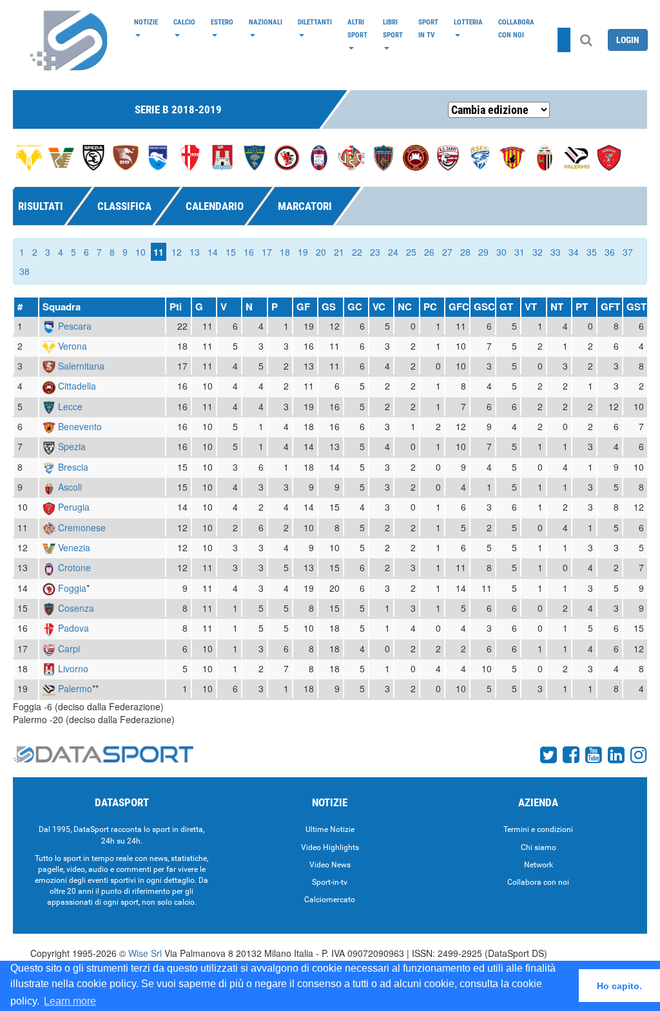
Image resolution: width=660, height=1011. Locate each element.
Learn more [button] (70, 1001)
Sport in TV (428, 28)
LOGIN (627, 40)
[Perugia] (609, 156)
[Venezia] (61, 156)
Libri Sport (393, 28)
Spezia (72, 446)
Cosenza (76, 607)
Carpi (69, 648)
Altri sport (357, 28)
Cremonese (82, 527)
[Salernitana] (126, 156)
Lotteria (468, 21)
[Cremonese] (351, 156)
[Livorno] (222, 156)
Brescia (73, 466)
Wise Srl (145, 953)
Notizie (146, 21)
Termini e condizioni (538, 829)
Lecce (70, 406)
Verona (72, 345)
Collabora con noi (516, 28)
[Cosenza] (383, 156)
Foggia (72, 587)
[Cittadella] (416, 156)
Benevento (80, 426)
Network (538, 864)
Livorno (73, 668)
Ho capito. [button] (619, 986)
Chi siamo (538, 847)
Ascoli (70, 486)
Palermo (75, 688)
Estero (222, 21)
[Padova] (190, 156)
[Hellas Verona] (29, 156)
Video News (330, 864)
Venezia (74, 547)
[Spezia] (93, 156)
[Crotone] (319, 156)
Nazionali (265, 21)
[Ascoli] (545, 156)
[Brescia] (480, 156)
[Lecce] (254, 156)
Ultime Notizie (330, 829)
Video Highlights (330, 847)
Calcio (184, 21)
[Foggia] (287, 156)
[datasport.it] (69, 40)
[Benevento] (512, 156)
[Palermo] (577, 156)
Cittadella (77, 385)
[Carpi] (448, 156)
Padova (73, 627)
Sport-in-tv (329, 882)
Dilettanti (315, 21)
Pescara (75, 325)
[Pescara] (158, 156)
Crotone (74, 567)
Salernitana (81, 365)
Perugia (74, 506)
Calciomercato (329, 899)
